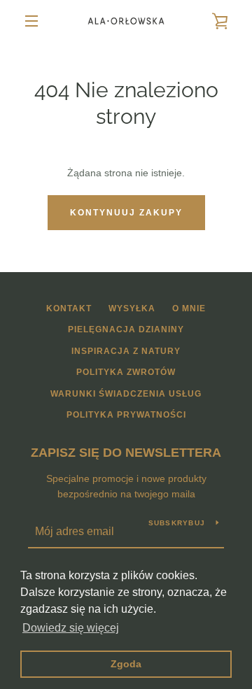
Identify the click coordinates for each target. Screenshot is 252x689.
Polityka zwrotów (126, 372)
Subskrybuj (177, 523)
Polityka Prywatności (126, 415)
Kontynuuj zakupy (126, 213)
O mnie (189, 308)
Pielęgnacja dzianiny (126, 329)
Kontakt (69, 308)
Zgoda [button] (126, 663)
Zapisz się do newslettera (126, 453)
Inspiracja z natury (126, 351)
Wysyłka (131, 308)
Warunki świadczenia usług (126, 394)
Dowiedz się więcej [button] (70, 628)
